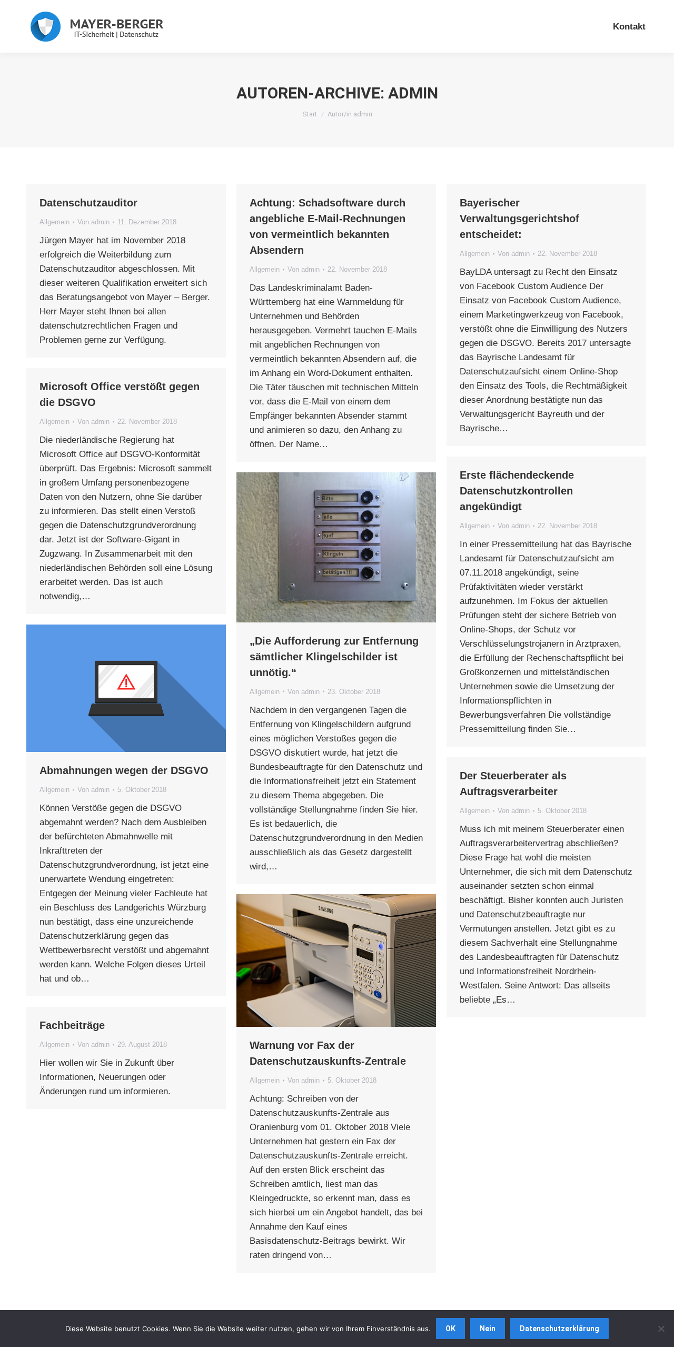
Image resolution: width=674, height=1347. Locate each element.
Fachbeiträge (72, 1025)
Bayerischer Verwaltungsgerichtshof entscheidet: (519, 218)
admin (413, 93)
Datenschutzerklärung (559, 1328)
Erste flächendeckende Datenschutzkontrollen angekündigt (517, 490)
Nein (487, 1328)
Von (93, 222)
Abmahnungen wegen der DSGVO (124, 770)
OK (450, 1328)
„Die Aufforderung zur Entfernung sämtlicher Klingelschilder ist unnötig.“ (334, 656)
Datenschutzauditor (88, 203)
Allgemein (54, 222)
